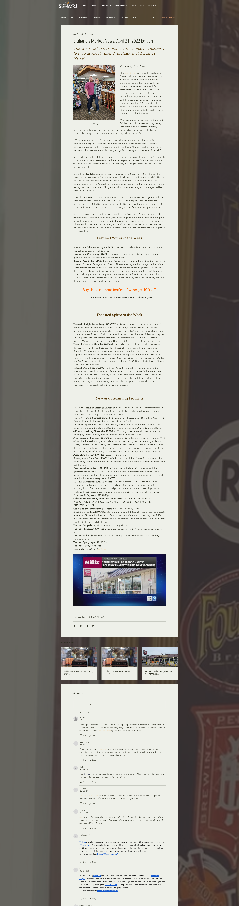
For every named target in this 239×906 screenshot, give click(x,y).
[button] (106, 5)
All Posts (63, 17)
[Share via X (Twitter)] (81, 625)
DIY (72, 17)
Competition (97, 17)
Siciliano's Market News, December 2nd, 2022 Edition (158, 673)
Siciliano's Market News (98, 617)
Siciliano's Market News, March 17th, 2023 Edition (78, 673)
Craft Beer (124, 17)
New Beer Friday (111, 17)
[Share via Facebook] (74, 625)
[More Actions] (164, 718)
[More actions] (164, 34)
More (134, 17)
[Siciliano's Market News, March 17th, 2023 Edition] (79, 657)
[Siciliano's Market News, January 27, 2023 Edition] (120, 657)
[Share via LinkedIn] (87, 625)
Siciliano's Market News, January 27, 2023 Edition (119, 673)
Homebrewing (83, 17)
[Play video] (119, 580)
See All (175, 642)
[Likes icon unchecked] (81, 735)
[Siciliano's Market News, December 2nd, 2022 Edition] (160, 657)
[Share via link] (93, 625)
